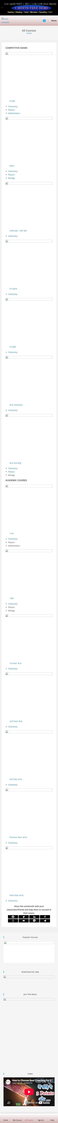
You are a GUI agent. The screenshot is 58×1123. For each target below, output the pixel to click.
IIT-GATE (13, 288)
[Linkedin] (34, 917)
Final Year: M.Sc (17, 895)
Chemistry (12, 106)
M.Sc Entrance (16, 405)
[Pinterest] (45, 917)
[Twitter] (24, 917)
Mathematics (14, 113)
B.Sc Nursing (15, 463)
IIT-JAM (13, 347)
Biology (11, 178)
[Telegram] (45, 920)
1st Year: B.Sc (16, 663)
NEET (12, 166)
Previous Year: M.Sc (18, 837)
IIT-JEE (12, 101)
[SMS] (34, 920)
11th (12, 533)
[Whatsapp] (13, 920)
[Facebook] (13, 917)
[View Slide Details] (29, 951)
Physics (11, 110)
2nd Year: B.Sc (16, 721)
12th (12, 598)
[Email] (24, 920)
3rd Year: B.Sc (16, 779)
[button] (29, 101)
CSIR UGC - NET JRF (18, 230)
